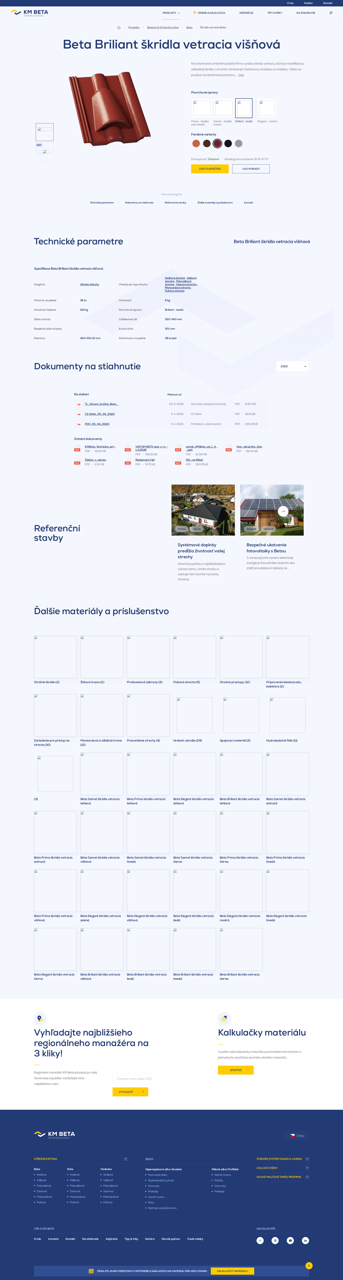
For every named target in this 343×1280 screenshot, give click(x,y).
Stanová (42, 1191)
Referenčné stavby (175, 202)
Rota (70, 1169)
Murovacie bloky (157, 1174)
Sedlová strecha (175, 278)
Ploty (151, 1202)
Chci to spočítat (210, 168)
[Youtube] (290, 1240)
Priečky (218, 1180)
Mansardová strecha (177, 287)
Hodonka (106, 1169)
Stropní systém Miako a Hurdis (279, 1159)
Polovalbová (44, 1185)
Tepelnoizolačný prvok (161, 1180)
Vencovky (153, 1186)
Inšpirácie (112, 1239)
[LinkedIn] (305, 1240)
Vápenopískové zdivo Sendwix (163, 1169)
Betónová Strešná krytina (163, 27)
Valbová (41, 1180)
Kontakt (248, 202)
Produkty (133, 27)
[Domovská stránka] (119, 27)
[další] (283, 511)
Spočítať (236, 1070)
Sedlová (41, 1174)
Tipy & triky (131, 1239)
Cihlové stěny (267, 1168)
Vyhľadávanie (330, 13)
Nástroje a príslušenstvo (162, 1208)
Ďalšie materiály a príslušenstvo (215, 202)
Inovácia (53, 1239)
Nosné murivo (222, 1174)
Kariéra (150, 1239)
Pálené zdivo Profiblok (225, 1169)
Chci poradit (251, 168)
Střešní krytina (45, 1159)
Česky (300, 1135)
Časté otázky (195, 1239)
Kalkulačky (232, 1271)
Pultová (41, 1202)
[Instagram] (275, 1240)
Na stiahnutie (90, 1239)
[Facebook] (260, 1240)
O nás (37, 1239)
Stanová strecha (186, 284)
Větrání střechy (89, 284)
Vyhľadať (126, 1091)
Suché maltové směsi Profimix (279, 1177)
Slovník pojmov (170, 1239)
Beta (189, 27)
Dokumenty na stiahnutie (139, 202)
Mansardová (44, 1196)
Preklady (153, 1191)
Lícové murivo (156, 1197)
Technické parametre (102, 202)
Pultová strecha (174, 291)
